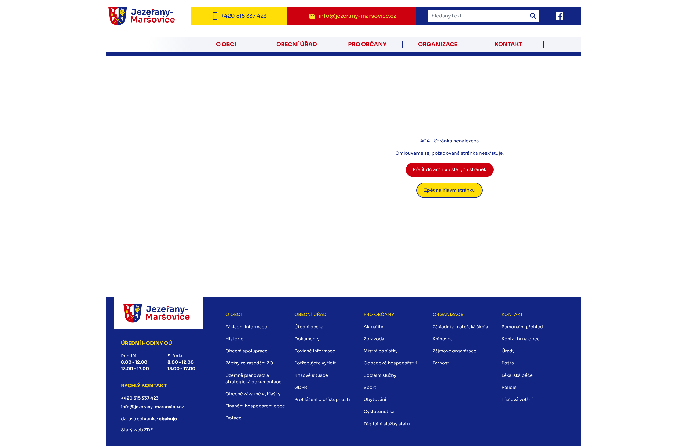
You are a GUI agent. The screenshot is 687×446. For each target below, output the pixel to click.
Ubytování (375, 399)
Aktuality (373, 327)
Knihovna (443, 339)
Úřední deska (308, 327)
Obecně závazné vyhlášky (252, 394)
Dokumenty (307, 339)
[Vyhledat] (533, 16)
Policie (509, 387)
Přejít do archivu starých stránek (450, 169)
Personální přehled (522, 327)
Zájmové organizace (454, 351)
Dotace (233, 418)
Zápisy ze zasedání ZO (249, 363)
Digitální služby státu (387, 424)
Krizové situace (311, 375)
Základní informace (246, 327)
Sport (370, 387)
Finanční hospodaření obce (255, 406)
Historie (234, 339)
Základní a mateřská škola (460, 327)
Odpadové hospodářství (390, 363)
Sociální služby (380, 375)
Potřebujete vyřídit (315, 363)
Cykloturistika (379, 411)
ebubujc (168, 419)
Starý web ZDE (137, 430)
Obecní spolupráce (246, 351)
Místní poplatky (381, 351)
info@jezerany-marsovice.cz (152, 407)
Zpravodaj (375, 339)
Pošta (508, 363)
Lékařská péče (517, 375)
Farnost (441, 363)
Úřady (508, 351)
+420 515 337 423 (140, 398)
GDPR (300, 387)
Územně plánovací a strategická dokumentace (253, 379)
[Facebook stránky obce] (553, 16)
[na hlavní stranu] (158, 313)
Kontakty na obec (521, 339)
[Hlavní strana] (148, 16)
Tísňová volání (517, 399)
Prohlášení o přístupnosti (322, 399)
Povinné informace (314, 351)
